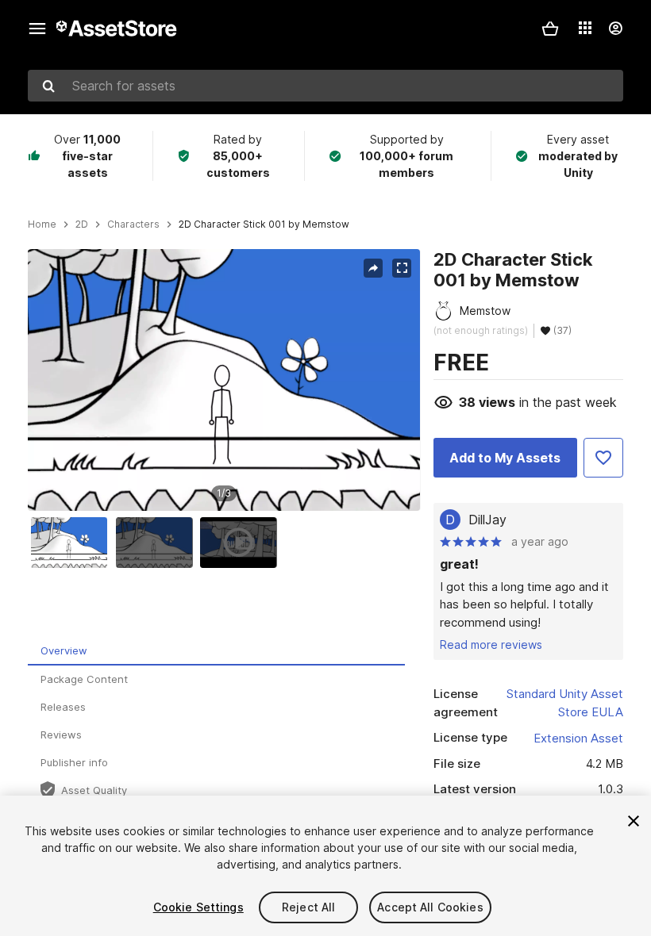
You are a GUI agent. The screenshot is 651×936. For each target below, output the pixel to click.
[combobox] (325, 86)
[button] (550, 28)
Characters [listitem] (133, 224)
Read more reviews (491, 644)
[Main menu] (37, 28)
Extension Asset (578, 738)
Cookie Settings (198, 907)
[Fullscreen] (401, 268)
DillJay (487, 519)
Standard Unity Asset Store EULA (565, 702)
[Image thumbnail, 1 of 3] (73, 542)
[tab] (216, 652)
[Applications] (585, 27)
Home (42, 224)
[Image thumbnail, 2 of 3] (158, 542)
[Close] (633, 821)
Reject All (308, 907)
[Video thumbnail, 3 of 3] (242, 542)
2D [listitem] (81, 224)
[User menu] (615, 28)
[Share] (373, 268)
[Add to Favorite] (603, 458)
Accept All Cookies (430, 907)
